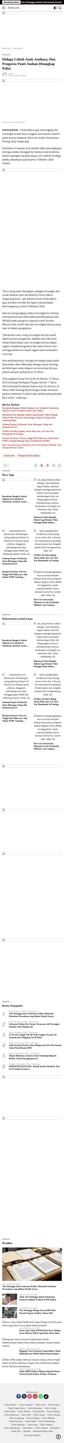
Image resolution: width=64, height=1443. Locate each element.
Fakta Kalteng (53, 1411)
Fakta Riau (27, 1428)
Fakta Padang (32, 1418)
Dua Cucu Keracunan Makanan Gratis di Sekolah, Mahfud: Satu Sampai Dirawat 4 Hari (31, 446)
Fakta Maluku (48, 1418)
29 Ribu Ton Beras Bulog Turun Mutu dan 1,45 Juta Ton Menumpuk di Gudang (28, 432)
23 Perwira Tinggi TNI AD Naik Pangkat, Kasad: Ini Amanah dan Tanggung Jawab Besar (33, 1036)
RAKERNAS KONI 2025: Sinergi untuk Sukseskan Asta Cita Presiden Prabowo (34, 1067)
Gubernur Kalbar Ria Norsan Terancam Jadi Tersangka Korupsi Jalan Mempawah (34, 1025)
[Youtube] (35, 1396)
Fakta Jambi (39, 1415)
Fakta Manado (18, 1425)
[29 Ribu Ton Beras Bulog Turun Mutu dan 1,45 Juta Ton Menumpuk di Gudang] (48, 541)
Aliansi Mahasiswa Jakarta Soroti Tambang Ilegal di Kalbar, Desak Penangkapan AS (32, 1057)
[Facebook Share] (35, 465)
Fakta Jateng (50, 1408)
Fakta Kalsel (38, 1411)
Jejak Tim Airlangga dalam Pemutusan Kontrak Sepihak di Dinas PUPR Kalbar (37, 1298)
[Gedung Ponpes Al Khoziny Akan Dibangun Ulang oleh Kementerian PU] (16, 542)
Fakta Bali (26, 1415)
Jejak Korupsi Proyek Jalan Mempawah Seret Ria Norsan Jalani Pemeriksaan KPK (35, 1046)
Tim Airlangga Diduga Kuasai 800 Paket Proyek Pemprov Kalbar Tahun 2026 (37, 1311)
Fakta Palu (32, 1425)
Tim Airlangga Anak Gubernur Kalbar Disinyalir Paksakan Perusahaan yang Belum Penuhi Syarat (31, 1015)
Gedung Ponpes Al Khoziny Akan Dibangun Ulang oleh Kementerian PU (27, 425)
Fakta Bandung (35, 1408)
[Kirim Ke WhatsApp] (59, 465)
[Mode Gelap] (55, 7)
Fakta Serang (53, 1415)
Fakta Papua (54, 1405)
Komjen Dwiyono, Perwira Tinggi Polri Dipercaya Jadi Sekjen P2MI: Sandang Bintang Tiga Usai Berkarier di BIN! (30, 439)
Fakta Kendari (16, 1421)
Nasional (6, 54)
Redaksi (27, 1431)
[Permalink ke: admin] (4, 74)
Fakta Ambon (46, 1425)
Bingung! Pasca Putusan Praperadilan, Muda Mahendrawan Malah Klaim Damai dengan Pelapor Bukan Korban (39, 1352)
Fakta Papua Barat (16, 1408)
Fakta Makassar (11, 1415)
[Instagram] (29, 1396)
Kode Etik (16, 1431)
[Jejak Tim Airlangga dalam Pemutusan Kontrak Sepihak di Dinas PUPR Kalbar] (9, 1299)
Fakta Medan (24, 1411)
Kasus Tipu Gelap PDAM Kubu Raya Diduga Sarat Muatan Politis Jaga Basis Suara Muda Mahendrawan (40, 1332)
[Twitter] (24, 1396)
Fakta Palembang (47, 1421)
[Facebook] (18, 1396)
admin (11, 73)
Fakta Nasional (26, 1405)
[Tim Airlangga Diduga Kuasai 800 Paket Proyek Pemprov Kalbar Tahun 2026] (9, 1312)
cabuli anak (9, 456)
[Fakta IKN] (13, 7)
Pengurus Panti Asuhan (28, 456)
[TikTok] (46, 1396)
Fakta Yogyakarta (12, 1428)
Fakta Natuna (41, 1428)
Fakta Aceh (40, 1405)
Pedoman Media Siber (43, 1431)
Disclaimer (55, 1428)
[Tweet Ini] (41, 465)
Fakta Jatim (9, 1411)
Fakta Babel (30, 1421)
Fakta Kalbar (10, 1405)
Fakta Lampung (16, 1418)
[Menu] (4, 7)
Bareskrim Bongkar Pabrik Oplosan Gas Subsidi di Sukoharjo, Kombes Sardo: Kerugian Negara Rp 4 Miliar (30, 409)
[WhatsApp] (40, 1396)
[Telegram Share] (53, 465)
